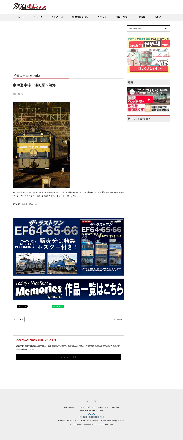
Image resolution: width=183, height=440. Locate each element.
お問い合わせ (69, 407)
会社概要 (115, 407)
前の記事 (19, 319)
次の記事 (118, 319)
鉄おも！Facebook (139, 118)
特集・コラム (122, 17)
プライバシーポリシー (86, 407)
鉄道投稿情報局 (80, 17)
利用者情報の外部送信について (91, 410)
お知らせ (159, 17)
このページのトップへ (91, 399)
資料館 (142, 17)
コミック (102, 17)
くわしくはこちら (69, 357)
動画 (130, 82)
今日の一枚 (57, 17)
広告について (103, 407)
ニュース (37, 17)
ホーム (20, 17)
